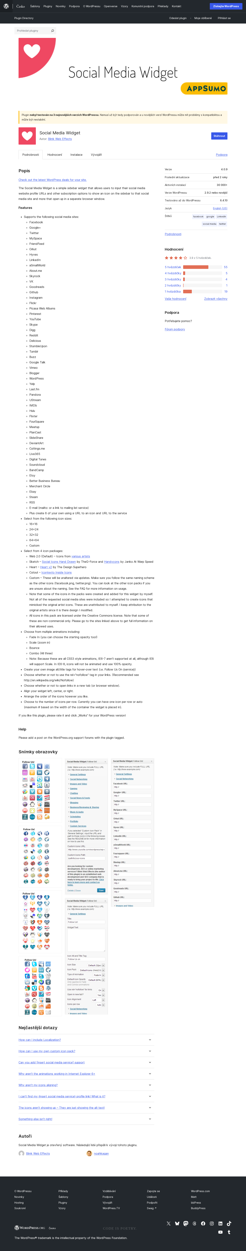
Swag (152, 1208)
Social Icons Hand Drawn (59, 561)
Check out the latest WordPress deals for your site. (53, 180)
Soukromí (20, 1208)
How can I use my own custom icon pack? (47, 1051)
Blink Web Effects (60, 139)
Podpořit (152, 1202)
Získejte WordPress (226, 6)
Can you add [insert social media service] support (52, 1062)
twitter (222, 224)
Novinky (19, 1196)
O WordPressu (23, 1191)
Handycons (111, 561)
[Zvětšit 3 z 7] (57, 895)
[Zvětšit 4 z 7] (57, 961)
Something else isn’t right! (35, 1119)
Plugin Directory (23, 18)
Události (152, 1196)
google (210, 216)
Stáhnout (219, 135)
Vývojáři (96, 154)
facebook (198, 216)
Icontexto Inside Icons (56, 572)
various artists (80, 556)
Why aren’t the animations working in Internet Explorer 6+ (57, 1074)
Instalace (76, 154)
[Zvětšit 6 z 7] (103, 903)
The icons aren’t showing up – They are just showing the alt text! (62, 1107)
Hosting (19, 1202)
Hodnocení (54, 154)
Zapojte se (153, 1191)
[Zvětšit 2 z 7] (57, 830)
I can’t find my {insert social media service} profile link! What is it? (62, 1096)
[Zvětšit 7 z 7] (149, 763)
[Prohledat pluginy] (52, 30)
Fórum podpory (175, 329)
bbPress (196, 1202)
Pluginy (63, 1202)
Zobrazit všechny (215, 298)
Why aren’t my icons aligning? (38, 1085)
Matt (193, 1196)
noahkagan (101, 1153)
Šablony (63, 1196)
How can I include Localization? (40, 1040)
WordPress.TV (111, 1208)
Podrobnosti (30, 154)
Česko (52, 1228)
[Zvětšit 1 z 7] (57, 763)
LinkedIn (221, 216)
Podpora (221, 154)
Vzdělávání (109, 1191)
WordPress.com (200, 1191)
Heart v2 (46, 567)
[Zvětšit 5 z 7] (103, 763)
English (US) (220, 208)
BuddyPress (198, 1208)
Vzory (62, 1208)
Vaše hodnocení (175, 298)
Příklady (63, 1191)
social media (209, 224)
